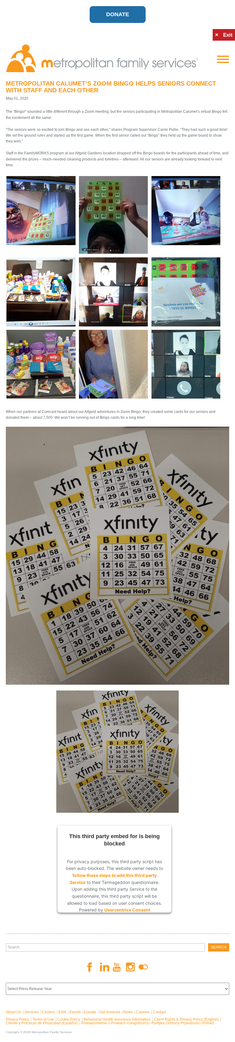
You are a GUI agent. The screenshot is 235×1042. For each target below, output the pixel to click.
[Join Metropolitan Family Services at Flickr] (143, 967)
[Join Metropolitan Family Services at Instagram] (130, 967)
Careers (143, 1012)
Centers (48, 1012)
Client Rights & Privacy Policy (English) (186, 1019)
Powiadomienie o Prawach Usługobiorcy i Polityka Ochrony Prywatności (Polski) (147, 1023)
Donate (117, 14)
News (128, 1012)
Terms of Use (43, 1019)
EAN (62, 1012)
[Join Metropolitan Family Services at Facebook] (91, 967)
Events (75, 1012)
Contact (159, 1012)
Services (31, 1012)
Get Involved (109, 1012)
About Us (13, 1012)
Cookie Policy (68, 1019)
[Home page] (107, 58)
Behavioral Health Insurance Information (117, 1019)
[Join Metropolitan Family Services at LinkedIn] (104, 967)
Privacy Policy (17, 1019)
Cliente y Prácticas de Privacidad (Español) (42, 1023)
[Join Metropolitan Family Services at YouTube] (117, 967)
